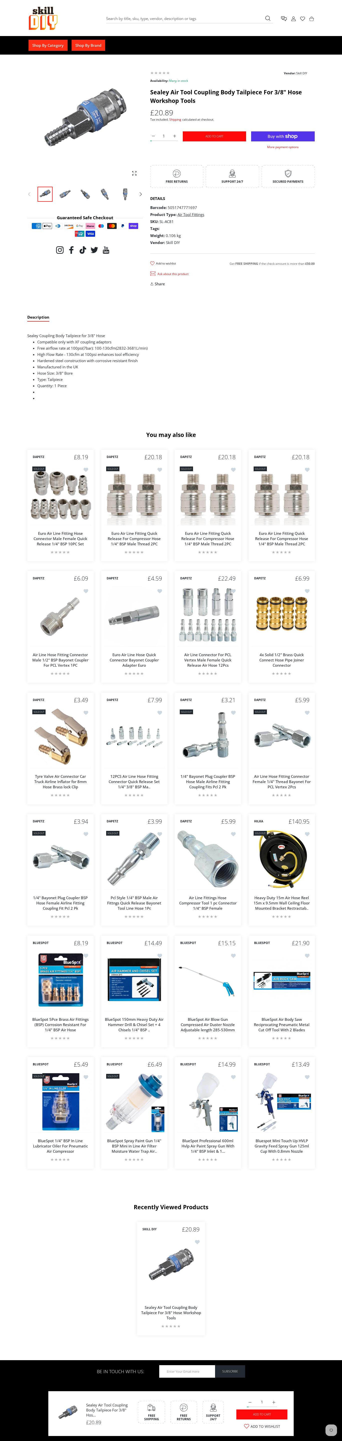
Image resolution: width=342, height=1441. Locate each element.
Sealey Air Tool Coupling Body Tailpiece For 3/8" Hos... (107, 1409)
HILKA (258, 821)
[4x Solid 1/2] (281, 616)
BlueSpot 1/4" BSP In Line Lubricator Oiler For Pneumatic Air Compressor (60, 1146)
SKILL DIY (149, 1229)
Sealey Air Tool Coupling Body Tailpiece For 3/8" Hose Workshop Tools (171, 1312)
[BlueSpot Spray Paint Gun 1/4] (134, 1102)
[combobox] (189, 18)
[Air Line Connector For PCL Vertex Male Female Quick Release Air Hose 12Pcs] (208, 616)
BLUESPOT (41, 943)
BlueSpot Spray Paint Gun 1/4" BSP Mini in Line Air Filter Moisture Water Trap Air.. (134, 1146)
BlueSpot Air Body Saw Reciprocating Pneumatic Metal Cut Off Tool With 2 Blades (281, 1024)
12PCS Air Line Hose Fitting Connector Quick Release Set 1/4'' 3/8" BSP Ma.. (134, 781)
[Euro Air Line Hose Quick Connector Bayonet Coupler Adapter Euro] (134, 616)
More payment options (283, 147)
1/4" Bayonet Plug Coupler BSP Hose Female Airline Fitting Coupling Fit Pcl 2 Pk (60, 903)
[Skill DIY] (42, 18)
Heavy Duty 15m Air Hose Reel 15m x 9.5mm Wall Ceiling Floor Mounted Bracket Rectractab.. (282, 903)
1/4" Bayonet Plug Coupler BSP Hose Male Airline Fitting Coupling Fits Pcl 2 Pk (208, 781)
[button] (141, 194)
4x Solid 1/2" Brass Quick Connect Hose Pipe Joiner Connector (281, 660)
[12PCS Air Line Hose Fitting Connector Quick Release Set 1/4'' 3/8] (134, 737)
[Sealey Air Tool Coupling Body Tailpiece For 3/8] (171, 1267)
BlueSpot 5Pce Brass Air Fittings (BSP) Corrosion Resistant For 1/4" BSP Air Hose (60, 1024)
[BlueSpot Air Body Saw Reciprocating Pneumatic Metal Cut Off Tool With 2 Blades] (281, 980)
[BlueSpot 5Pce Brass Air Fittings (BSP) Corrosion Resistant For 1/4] (60, 980)
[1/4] (208, 737)
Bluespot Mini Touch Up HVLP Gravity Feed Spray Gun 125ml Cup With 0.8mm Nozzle (281, 1146)
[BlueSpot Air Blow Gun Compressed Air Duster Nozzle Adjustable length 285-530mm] (208, 980)
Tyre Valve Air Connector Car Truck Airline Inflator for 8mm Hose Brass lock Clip (60, 781)
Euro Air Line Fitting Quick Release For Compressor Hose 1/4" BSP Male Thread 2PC (134, 538)
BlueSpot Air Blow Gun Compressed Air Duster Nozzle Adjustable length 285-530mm (208, 1024)
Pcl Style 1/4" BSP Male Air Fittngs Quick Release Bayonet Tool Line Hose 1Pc (134, 903)
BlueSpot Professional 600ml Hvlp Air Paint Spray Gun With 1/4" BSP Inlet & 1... (208, 1146)
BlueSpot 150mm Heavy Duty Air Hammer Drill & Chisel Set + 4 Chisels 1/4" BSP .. (134, 1024)
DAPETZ (38, 457)
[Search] (268, 18)
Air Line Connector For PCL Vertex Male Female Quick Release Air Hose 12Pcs (207, 660)
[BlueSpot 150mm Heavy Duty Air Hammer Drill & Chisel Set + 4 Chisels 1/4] (134, 980)
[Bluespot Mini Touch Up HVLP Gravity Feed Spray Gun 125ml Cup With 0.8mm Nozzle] (281, 1102)
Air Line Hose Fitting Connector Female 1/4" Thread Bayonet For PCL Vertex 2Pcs (282, 781)
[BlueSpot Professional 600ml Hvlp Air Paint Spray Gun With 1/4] (208, 1102)
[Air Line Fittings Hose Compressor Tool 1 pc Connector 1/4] (208, 859)
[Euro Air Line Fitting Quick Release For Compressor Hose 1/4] (134, 494)
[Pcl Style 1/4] (134, 859)
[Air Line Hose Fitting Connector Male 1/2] (60, 616)
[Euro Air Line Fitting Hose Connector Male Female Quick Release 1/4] (60, 494)
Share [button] (160, 283)
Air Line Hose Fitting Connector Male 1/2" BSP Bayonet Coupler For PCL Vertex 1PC (60, 660)
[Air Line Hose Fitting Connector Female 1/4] (281, 737)
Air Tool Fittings (191, 214)
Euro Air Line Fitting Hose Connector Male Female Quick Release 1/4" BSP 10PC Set (60, 538)
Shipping (175, 119)
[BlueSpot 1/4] (60, 1102)
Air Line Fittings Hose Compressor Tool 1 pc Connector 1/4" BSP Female (208, 903)
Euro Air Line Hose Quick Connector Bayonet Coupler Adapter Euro (134, 660)
